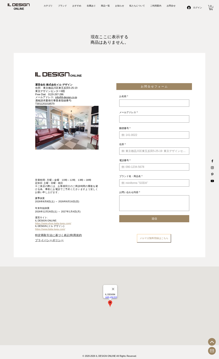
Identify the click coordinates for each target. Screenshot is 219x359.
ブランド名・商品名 (130, 176)
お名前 (123, 96)
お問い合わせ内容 (129, 192)
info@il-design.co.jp (66, 97)
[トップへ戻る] (212, 342)
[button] (211, 7)
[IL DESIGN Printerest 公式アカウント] (212, 174)
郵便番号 (124, 128)
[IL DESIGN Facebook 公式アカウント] (212, 161)
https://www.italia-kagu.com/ (50, 229)
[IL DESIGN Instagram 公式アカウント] (212, 168)
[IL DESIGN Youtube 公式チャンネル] (212, 181)
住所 (122, 144)
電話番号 (124, 160)
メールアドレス (128, 112)
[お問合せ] (212, 351)
